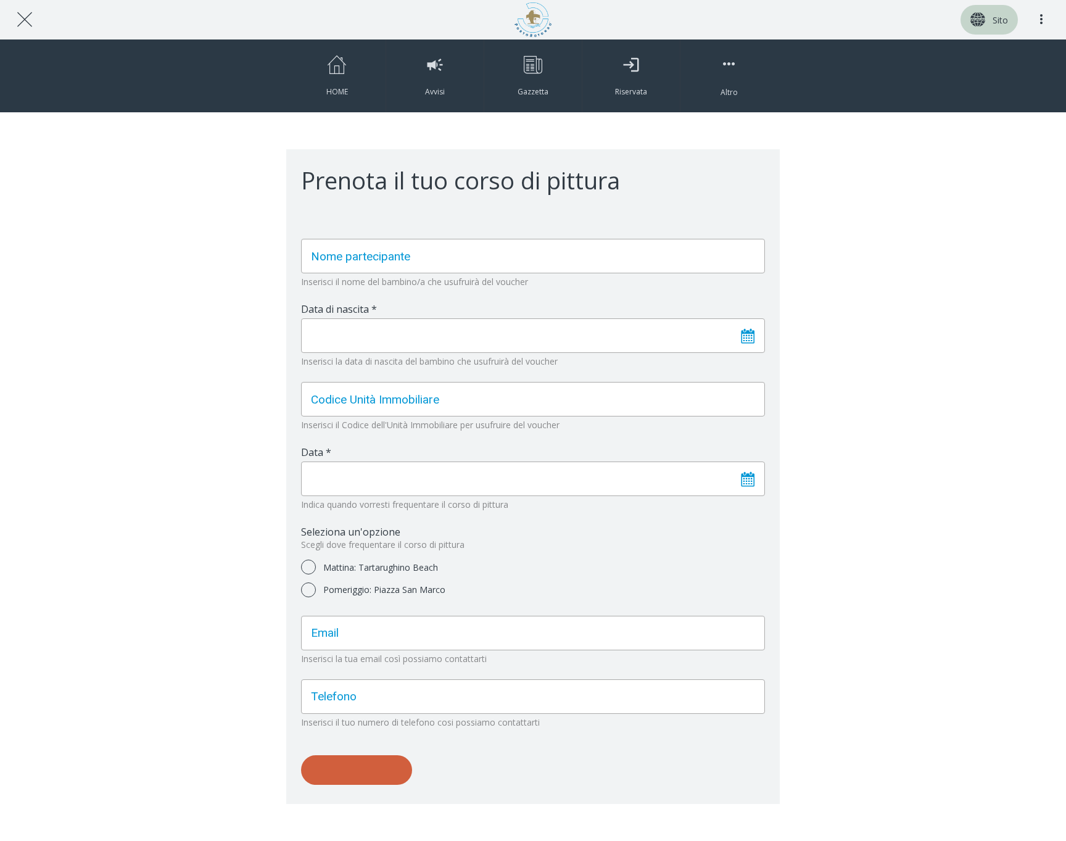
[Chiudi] (24, 19)
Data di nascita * (339, 309)
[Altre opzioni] (1041, 20)
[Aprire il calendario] (747, 335)
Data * (316, 452)
